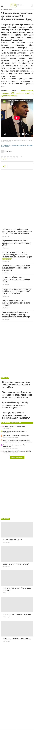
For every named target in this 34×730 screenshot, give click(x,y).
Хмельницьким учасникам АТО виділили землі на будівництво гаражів (17, 93)
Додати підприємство (17, 457)
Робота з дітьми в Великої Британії (17, 614)
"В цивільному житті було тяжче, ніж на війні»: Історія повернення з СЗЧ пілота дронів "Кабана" (16, 291)
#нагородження (15, 145)
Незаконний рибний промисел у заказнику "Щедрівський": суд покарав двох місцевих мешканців (16, 314)
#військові (7, 145)
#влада (2, 146)
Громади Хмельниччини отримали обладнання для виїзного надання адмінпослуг (16, 268)
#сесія (7, 146)
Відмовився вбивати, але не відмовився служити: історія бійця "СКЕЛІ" (16, 279)
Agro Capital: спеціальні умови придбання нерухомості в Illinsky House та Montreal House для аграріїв (17, 254)
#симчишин (29, 145)
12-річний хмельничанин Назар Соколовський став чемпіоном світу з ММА (16, 243)
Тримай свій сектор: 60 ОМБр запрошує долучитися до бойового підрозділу (16, 303)
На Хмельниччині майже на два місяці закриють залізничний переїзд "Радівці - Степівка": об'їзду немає (17, 231)
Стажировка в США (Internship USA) (17, 639)
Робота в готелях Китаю (12, 540)
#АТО (2, 145)
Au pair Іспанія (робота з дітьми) (16, 564)
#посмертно (22, 145)
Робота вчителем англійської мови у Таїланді (17, 589)
